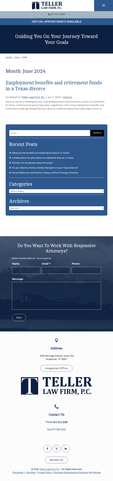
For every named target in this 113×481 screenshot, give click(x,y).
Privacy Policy (45, 472)
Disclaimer (18, 472)
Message (17, 279)
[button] (103, 5)
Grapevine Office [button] (56, 368)
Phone (76, 263)
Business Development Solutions (71, 472)
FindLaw (96, 472)
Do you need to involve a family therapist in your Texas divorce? (45, 167)
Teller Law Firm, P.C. (33, 97)
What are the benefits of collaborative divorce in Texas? (41, 152)
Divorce (67, 97)
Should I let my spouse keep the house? (32, 162)
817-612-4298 (58, 14)
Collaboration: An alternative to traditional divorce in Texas (42, 157)
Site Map (30, 472)
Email (46, 263)
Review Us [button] (56, 459)
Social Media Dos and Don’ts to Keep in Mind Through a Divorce (45, 172)
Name (15, 263)
